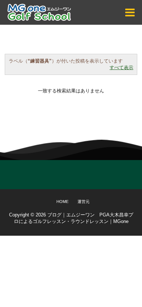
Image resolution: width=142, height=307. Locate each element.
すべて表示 (121, 67)
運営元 (84, 201)
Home (62, 201)
